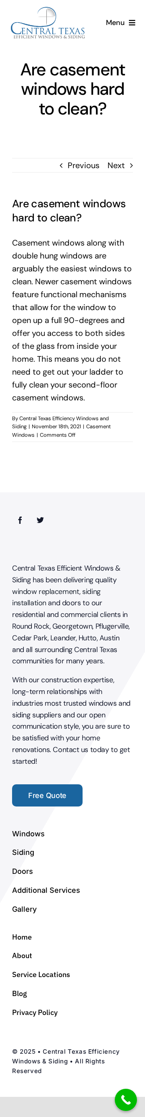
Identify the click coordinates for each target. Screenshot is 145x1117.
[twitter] (40, 520)
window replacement (45, 591)
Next (116, 165)
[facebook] (20, 520)
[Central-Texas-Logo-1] (48, 9)
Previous (83, 165)
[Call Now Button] (126, 1100)
